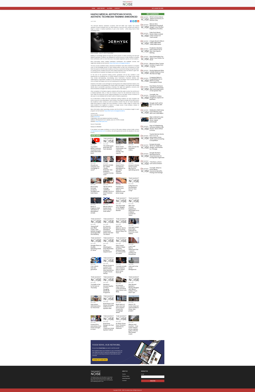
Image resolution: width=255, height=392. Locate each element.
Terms (124, 374)
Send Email (97, 116)
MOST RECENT (101, 8)
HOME (93, 8)
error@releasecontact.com (98, 131)
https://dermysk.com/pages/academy (119, 63)
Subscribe (152, 381)
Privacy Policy (125, 376)
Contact (124, 380)
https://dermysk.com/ (101, 121)
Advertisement (126, 378)
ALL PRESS (109, 8)
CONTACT (117, 8)
